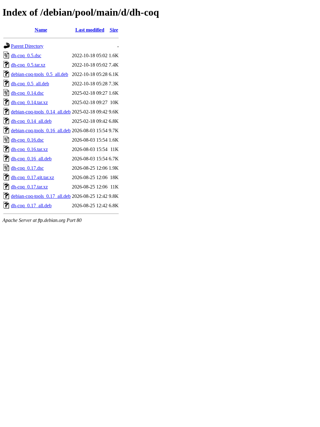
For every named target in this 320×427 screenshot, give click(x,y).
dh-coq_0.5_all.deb (30, 83)
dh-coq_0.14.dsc (27, 93)
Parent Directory (27, 46)
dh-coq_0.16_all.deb (31, 158)
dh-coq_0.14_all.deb (31, 121)
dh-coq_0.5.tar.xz (28, 65)
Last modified (89, 30)
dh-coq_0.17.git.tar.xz (32, 177)
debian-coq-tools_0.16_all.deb (41, 130)
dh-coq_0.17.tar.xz (29, 186)
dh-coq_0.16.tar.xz (29, 149)
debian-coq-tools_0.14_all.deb (41, 111)
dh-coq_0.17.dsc (27, 168)
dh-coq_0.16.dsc (27, 140)
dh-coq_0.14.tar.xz (29, 102)
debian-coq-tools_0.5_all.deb (39, 74)
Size (114, 30)
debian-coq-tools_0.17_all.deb (41, 196)
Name (41, 30)
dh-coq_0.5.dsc (26, 55)
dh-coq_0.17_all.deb (31, 205)
